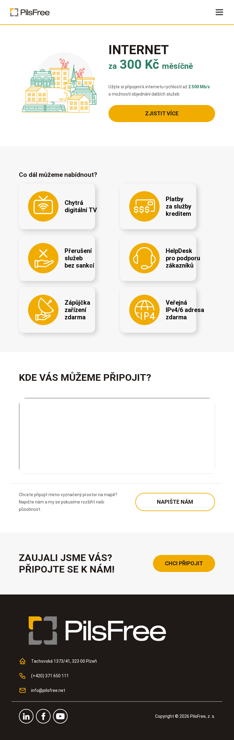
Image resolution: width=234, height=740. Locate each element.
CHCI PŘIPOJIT (184, 563)
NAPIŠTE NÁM (175, 502)
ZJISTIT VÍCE (162, 113)
